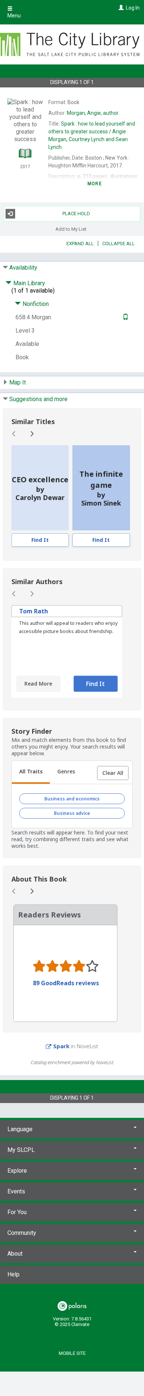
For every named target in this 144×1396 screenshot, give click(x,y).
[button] (112, 773)
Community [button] (21, 1232)
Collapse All (118, 243)
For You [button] (17, 1212)
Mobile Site (72, 1353)
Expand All (80, 243)
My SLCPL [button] (21, 1149)
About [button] (15, 1253)
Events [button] (16, 1191)
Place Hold (76, 213)
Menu (14, 16)
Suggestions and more (38, 399)
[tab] (31, 772)
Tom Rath (33, 611)
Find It (40, 539)
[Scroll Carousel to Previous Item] (14, 434)
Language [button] (19, 1129)
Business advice (72, 813)
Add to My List (70, 229)
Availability (23, 267)
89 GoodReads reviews (66, 983)
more (95, 183)
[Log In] (120, 8)
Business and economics (72, 799)
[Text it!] (124, 317)
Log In (133, 8)
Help (13, 1274)
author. (93, 113)
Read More (38, 683)
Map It (17, 382)
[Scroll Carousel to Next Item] (32, 434)
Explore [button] (17, 1170)
